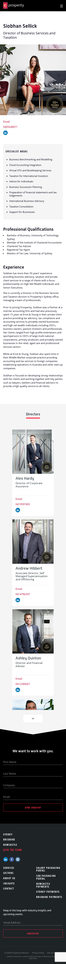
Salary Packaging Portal (48, 869)
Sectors (8, 873)
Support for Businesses (22, 211)
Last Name (9, 773)
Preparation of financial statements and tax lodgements (33, 194)
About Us (9, 878)
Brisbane (9, 839)
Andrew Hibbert (29, 568)
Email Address (12, 922)
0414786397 (23, 594)
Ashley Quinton (28, 658)
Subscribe (33, 933)
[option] (33, 472)
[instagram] (17, 859)
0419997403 (23, 504)
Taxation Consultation (21, 206)
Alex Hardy (25, 478)
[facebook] (11, 859)
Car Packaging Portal (46, 877)
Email (6, 121)
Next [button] (33, 718)
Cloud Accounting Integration (25, 165)
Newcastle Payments (43, 885)
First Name (9, 762)
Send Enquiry (33, 807)
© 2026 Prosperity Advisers (16, 952)
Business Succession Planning (25, 187)
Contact (8, 888)
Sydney (8, 834)
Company (9, 785)
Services (8, 868)
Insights (9, 883)
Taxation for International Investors (28, 176)
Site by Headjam (54, 952)
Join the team (12, 850)
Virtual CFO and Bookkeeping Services (30, 170)
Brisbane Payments (49, 897)
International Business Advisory (26, 201)
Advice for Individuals (21, 181)
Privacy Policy (38, 952)
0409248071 (10, 127)
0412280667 (23, 684)
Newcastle (10, 845)
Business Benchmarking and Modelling (30, 159)
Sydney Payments (48, 891)
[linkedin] (5, 859)
